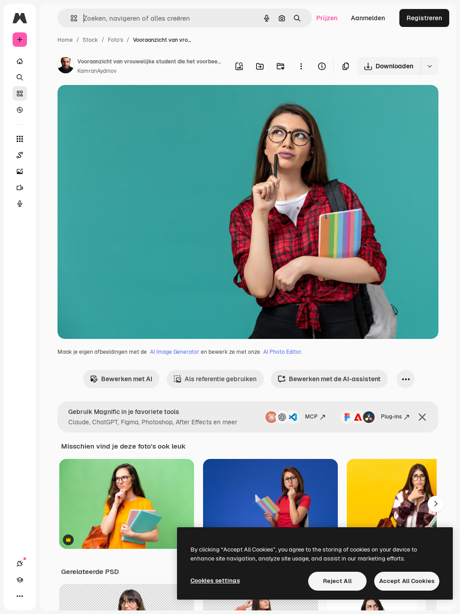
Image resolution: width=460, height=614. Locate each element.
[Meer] (20, 596)
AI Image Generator (174, 352)
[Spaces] (20, 155)
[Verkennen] (20, 109)
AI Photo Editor (282, 352)
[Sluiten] (422, 417)
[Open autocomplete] (70, 18)
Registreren (424, 18)
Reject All (337, 581)
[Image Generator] (20, 171)
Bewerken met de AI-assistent (334, 379)
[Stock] (20, 93)
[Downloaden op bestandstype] (429, 66)
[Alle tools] (20, 139)
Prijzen (326, 18)
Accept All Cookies (406, 581)
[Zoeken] (20, 77)
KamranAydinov (96, 71)
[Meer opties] (301, 66)
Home (65, 40)
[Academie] (20, 580)
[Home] (20, 61)
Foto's (115, 40)
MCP (311, 416)
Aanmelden (368, 18)
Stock (90, 40)
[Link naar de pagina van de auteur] (66, 66)
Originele (116, 102)
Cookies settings (215, 580)
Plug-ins (391, 416)
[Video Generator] (20, 187)
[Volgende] (436, 504)
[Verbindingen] (20, 563)
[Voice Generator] (20, 203)
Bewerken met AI (126, 379)
